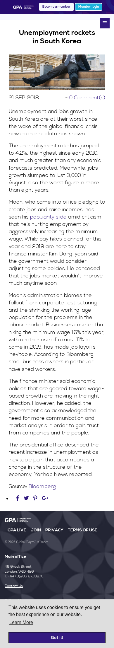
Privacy (54, 530)
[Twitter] (27, 498)
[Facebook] (18, 498)
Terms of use (82, 530)
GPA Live (17, 530)
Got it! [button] (57, 637)
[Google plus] (45, 498)
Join (36, 530)
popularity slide (48, 217)
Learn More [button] (21, 622)
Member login (88, 7)
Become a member (56, 7)
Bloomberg (42, 486)
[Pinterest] (35, 498)
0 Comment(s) (87, 97)
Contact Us (14, 586)
